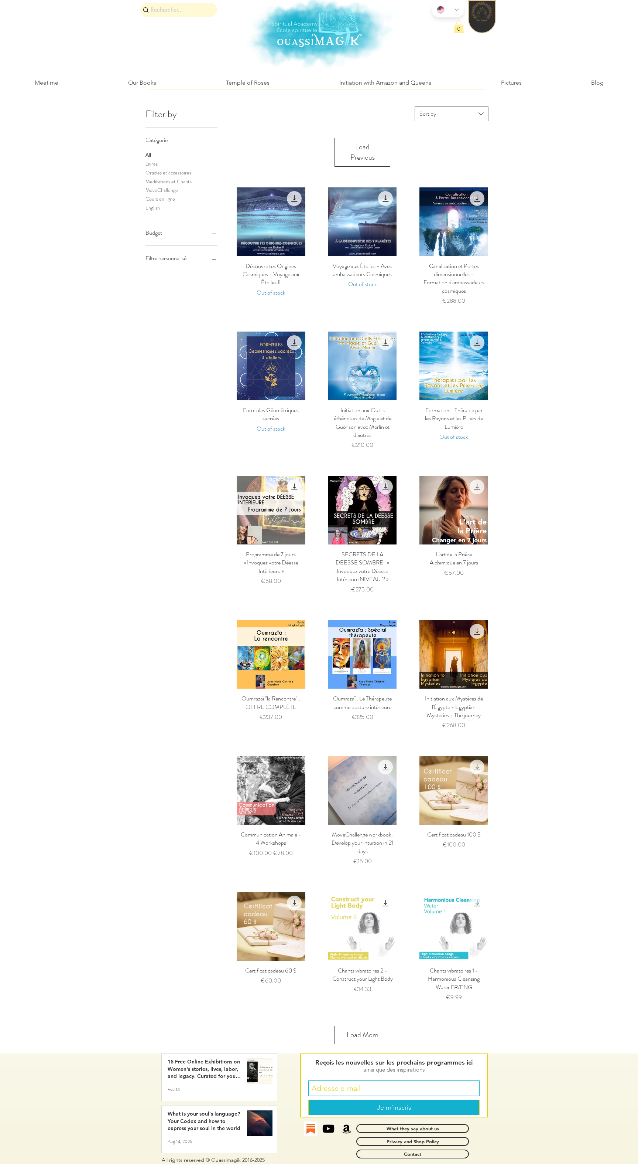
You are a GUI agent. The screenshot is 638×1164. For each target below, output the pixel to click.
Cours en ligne (160, 199)
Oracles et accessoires (168, 172)
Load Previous (362, 152)
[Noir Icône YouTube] (328, 1128)
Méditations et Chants (168, 181)
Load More (362, 1034)
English (152, 207)
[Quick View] (271, 221)
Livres (151, 163)
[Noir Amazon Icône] (346, 1128)
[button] (458, 26)
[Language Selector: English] (448, 9)
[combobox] (451, 113)
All (148, 155)
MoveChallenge (161, 190)
